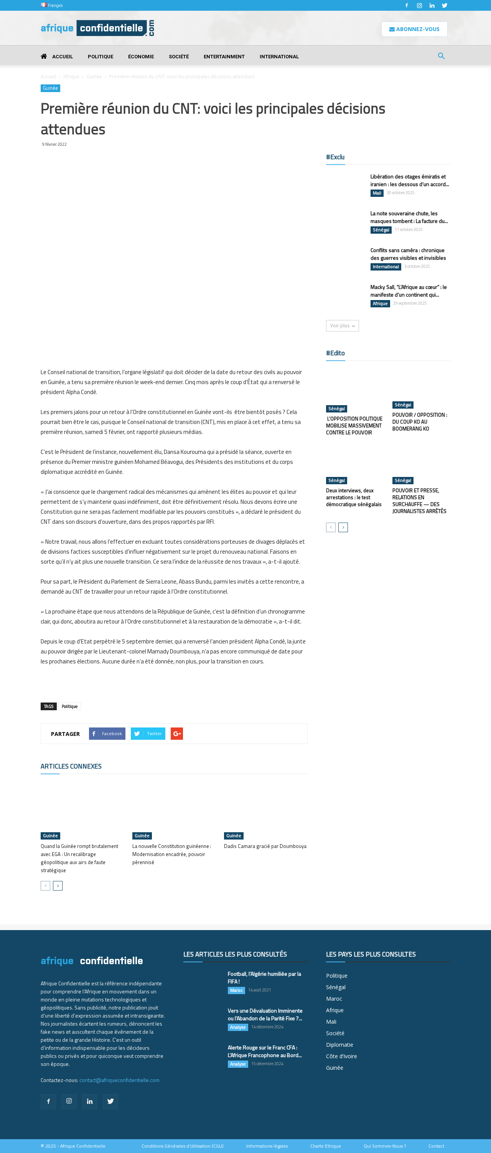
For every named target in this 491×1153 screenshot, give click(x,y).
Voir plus (339, 325)
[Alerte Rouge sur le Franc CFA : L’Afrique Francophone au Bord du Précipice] (202, 1057)
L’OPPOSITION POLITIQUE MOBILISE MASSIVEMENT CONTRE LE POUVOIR (354, 425)
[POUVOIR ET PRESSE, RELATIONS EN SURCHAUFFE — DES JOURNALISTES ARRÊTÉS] (421, 464)
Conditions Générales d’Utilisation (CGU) (183, 1146)
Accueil (62, 56)
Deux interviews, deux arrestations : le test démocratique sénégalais (354, 497)
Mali (377, 193)
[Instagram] (419, 5)
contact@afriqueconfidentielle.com (119, 1080)
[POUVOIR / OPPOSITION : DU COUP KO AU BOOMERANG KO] (421, 389)
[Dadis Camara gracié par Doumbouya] (266, 811)
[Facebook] (406, 5)
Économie (141, 56)
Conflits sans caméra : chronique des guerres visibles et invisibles (408, 254)
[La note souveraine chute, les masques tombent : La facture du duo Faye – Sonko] (345, 222)
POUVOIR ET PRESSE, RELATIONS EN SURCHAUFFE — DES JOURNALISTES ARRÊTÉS (419, 501)
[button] (441, 57)
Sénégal (381, 229)
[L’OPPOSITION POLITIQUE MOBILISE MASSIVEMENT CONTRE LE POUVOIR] (355, 390)
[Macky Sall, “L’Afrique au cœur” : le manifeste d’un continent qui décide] (345, 296)
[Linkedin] (432, 5)
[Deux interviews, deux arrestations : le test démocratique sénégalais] (355, 464)
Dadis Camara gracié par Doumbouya (265, 846)
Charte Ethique (325, 1146)
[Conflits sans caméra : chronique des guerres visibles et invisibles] (345, 259)
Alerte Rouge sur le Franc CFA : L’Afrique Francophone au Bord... (265, 1051)
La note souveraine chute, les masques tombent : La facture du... (409, 217)
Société (179, 56)
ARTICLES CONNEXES (71, 766)
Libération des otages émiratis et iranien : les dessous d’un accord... (410, 180)
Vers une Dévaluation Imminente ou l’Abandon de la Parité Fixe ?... (265, 1014)
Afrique (71, 76)
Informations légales (267, 1146)
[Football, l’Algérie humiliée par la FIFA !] (202, 983)
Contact (436, 1146)
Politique (100, 56)
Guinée (94, 76)
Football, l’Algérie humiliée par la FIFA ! (264, 977)
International (279, 56)
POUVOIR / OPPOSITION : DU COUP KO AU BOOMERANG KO (419, 421)
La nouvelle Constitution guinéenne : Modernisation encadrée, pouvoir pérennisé (171, 854)
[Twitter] (444, 5)
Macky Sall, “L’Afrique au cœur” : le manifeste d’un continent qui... (409, 291)
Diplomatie (339, 1044)
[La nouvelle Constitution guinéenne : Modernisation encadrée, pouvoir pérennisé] (174, 811)
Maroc (236, 990)
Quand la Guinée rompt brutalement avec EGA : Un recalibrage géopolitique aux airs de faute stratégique (79, 858)
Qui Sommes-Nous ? (385, 1146)
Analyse (238, 1027)
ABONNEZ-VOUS (417, 29)
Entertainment (224, 56)
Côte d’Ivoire (341, 1056)
